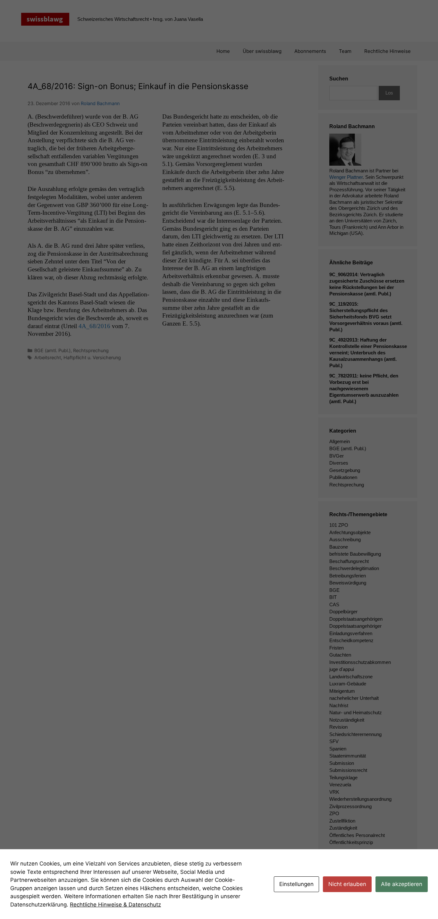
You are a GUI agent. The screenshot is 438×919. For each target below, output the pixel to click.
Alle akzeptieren (401, 884)
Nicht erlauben (347, 884)
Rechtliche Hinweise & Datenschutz (115, 904)
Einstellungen (296, 884)
